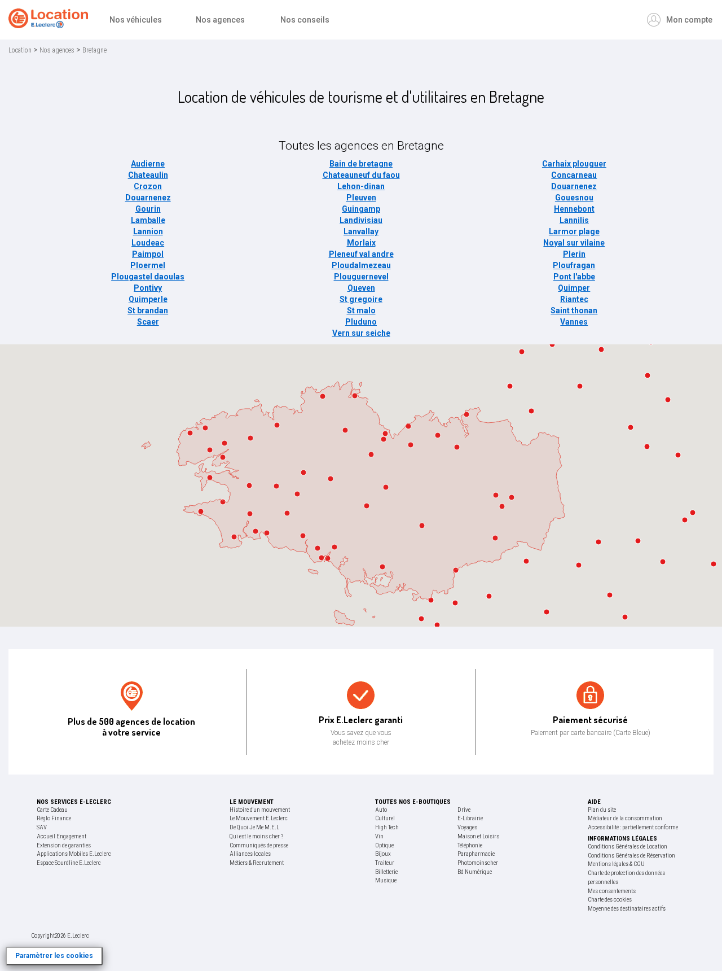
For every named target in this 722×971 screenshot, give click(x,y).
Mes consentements (612, 891)
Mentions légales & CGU (616, 864)
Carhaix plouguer (574, 163)
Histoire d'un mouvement (260, 809)
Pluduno (361, 321)
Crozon (148, 186)
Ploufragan (574, 265)
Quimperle (148, 299)
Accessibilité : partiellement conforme (633, 827)
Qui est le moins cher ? (256, 836)
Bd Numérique (474, 872)
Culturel (385, 818)
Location (20, 50)
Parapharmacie (476, 854)
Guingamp (361, 208)
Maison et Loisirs (478, 836)
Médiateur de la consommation (625, 818)
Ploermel (147, 265)
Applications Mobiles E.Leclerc (74, 854)
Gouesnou (574, 197)
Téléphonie (469, 845)
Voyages (467, 827)
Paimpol (148, 254)
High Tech (387, 827)
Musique (386, 880)
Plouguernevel (361, 276)
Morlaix (361, 242)
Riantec (574, 299)
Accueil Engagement (61, 836)
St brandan (147, 310)
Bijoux (383, 854)
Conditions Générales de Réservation (631, 855)
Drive (463, 809)
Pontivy (148, 287)
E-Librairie (470, 818)
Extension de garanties (64, 845)
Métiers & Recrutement (257, 863)
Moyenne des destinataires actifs (627, 908)
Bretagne (94, 50)
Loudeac (147, 242)
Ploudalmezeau (361, 265)
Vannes (574, 321)
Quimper (574, 287)
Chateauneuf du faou (361, 175)
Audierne (148, 163)
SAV (42, 827)
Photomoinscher (477, 863)
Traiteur (384, 863)
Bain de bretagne (361, 163)
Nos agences (56, 50)
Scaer (148, 321)
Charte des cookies (610, 899)
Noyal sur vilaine (574, 242)
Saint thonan (574, 310)
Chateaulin (148, 175)
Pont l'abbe (574, 276)
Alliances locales (250, 854)
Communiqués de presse (259, 845)
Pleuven (361, 197)
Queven (361, 287)
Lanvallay (361, 231)
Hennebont (574, 208)
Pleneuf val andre (361, 254)
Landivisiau (361, 220)
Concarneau (574, 175)
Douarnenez (574, 186)
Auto (381, 809)
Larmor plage (574, 231)
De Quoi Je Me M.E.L (254, 827)
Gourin (148, 208)
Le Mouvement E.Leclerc (259, 818)
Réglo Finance (54, 818)
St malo (361, 310)
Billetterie (386, 872)
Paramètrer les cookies (54, 956)
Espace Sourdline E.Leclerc (69, 863)
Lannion (148, 231)
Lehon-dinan (361, 186)
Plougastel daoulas (147, 276)
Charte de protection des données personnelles (626, 877)
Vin (379, 836)
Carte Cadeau (52, 809)
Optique (384, 845)
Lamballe (148, 220)
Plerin (574, 254)
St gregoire (361, 299)
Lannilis (574, 220)
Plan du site (602, 809)
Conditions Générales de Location (627, 846)
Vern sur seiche (361, 333)
